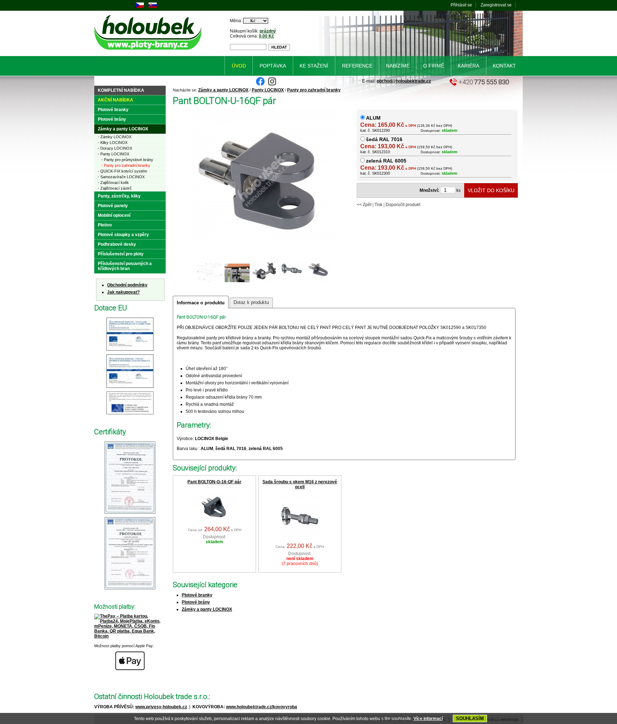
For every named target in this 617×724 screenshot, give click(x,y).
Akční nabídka (115, 100)
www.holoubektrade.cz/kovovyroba (261, 706)
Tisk (378, 204)
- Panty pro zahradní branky (125, 165)
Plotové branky (197, 595)
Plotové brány (196, 602)
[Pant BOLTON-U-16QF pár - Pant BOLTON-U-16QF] (264, 251)
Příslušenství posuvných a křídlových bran (125, 266)
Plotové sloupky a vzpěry (123, 234)
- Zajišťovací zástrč (115, 188)
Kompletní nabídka (121, 90)
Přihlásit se (461, 5)
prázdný (268, 31)
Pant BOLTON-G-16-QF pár (214, 481)
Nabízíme (398, 66)
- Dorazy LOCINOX (115, 148)
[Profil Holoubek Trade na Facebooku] (260, 84)
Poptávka (273, 66)
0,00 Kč (266, 36)
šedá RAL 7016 (384, 139)
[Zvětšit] (130, 351)
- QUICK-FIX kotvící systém (122, 171)
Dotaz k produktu (251, 302)
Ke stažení (314, 66)
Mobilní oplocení (114, 215)
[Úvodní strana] (149, 51)
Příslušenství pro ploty (121, 253)
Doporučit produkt (403, 204)
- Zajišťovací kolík (113, 182)
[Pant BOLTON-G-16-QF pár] (214, 522)
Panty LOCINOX (268, 90)
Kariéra (468, 66)
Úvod (239, 66)
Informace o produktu (201, 302)
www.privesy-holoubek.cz (161, 706)
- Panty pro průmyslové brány (127, 160)
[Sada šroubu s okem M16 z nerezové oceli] (299, 539)
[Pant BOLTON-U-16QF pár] (237, 281)
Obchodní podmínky (127, 285)
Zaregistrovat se (496, 5)
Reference (357, 66)
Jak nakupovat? (123, 292)
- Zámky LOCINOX (114, 137)
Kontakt (504, 66)
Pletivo (105, 225)
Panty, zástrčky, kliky (119, 196)
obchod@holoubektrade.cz (404, 81)
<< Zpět (364, 204)
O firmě (433, 66)
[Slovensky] (153, 6)
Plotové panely (113, 205)
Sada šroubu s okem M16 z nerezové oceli (299, 484)
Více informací (428, 718)
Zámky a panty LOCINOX (223, 90)
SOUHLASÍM (470, 718)
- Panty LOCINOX (113, 154)
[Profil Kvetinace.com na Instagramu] (272, 84)
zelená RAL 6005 (386, 161)
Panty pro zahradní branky (314, 90)
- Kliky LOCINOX (112, 142)
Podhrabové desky (117, 244)
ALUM (373, 118)
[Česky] (140, 6)
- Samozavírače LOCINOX (121, 177)
